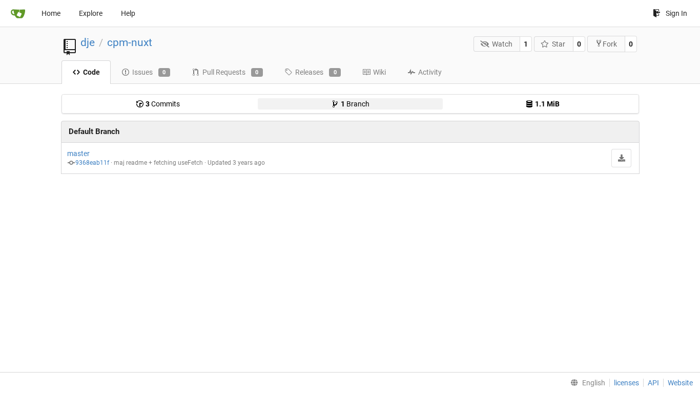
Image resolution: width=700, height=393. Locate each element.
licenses (626, 383)
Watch (502, 44)
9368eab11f (92, 162)
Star (558, 44)
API (653, 383)
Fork (610, 44)
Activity (430, 72)
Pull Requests (230, 72)
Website (680, 383)
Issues (149, 72)
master (78, 153)
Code (91, 72)
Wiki (379, 72)
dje (87, 42)
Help (128, 13)
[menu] (585, 383)
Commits (163, 104)
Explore (90, 13)
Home (51, 13)
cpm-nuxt (129, 42)
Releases (316, 72)
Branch (355, 104)
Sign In (676, 13)
